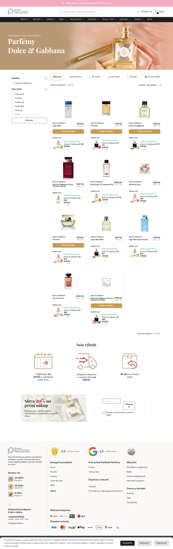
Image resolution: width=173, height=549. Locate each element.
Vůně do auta (56, 481)
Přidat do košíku (68, 131)
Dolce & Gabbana (59, 124)
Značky (137, 19)
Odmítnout (162, 543)
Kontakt (130, 494)
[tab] (67, 149)
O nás (91, 467)
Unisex (50, 19)
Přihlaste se (129, 406)
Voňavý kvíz (94, 472)
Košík (129, 472)
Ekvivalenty (76, 19)
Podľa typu (107, 19)
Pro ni (24, 19)
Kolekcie (92, 19)
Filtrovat (29, 120)
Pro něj (37, 19)
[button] (29, 83)
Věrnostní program (135, 481)
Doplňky (124, 19)
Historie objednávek (136, 476)
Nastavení (144, 543)
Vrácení (92, 487)
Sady (61, 19)
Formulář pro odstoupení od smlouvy (106, 491)
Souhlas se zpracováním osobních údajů (120, 414)
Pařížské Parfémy (14, 36)
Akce (53, 491)
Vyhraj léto (132, 503)
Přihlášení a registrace (137, 467)
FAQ (129, 498)
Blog (150, 19)
